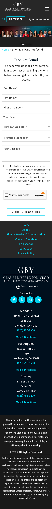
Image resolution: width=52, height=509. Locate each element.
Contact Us (26, 248)
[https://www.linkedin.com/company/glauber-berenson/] (30, 299)
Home (5, 49)
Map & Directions (26, 337)
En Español (15, 19)
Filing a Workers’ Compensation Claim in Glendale (26, 237)
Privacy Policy (26, 253)
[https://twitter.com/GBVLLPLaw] (21, 299)
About (26, 229)
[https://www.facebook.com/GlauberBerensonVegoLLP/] (13, 299)
